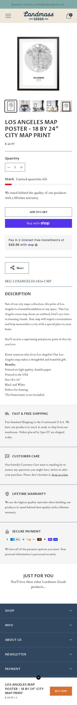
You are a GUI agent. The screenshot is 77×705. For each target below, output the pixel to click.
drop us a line (60, 475)
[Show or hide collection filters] (38, 677)
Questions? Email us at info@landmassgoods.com (37, 4)
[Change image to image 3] (38, 106)
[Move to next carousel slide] (72, 600)
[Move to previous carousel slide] (5, 600)
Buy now (61, 691)
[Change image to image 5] (66, 106)
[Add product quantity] (8, 167)
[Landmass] (38, 15)
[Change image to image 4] (52, 106)
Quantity (12, 158)
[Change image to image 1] (11, 106)
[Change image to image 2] (24, 106)
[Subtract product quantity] (21, 167)
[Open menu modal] (8, 16)
